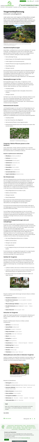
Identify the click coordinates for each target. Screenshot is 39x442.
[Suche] (33, 1)
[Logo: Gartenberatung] (9, 3)
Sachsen (34, 428)
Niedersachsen (9, 428)
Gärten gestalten (8, 7)
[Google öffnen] (28, 1)
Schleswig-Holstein (22, 429)
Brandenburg (9, 426)
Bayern (24, 425)
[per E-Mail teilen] (30, 419)
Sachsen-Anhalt (15, 429)
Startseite (3, 7)
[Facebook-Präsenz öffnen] (27, 1)
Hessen (22, 426)
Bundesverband (11, 425)
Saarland (30, 428)
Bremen (14, 426)
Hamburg (18, 426)
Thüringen (28, 429)
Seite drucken (8, 418)
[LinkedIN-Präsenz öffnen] (32, 1)
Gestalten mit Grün (17, 7)
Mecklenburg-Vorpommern (30, 426)
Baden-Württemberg (18, 425)
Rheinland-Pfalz (25, 428)
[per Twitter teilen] (32, 419)
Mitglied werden (22, 1)
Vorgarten (24, 7)
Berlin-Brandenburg (30, 425)
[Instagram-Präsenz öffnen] (30, 1)
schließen (6, 439)
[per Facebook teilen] (34, 419)
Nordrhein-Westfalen (17, 428)
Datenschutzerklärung (25, 437)
